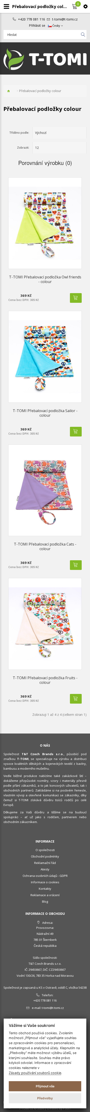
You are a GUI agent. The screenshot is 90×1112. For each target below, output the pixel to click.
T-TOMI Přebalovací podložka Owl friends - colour (45, 279)
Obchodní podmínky (45, 856)
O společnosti (45, 850)
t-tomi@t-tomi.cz (65, 19)
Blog (45, 901)
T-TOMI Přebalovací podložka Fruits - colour (45, 680)
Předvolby (45, 1098)
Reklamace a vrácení (45, 895)
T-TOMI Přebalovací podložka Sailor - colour (45, 413)
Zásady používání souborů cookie (35, 1073)
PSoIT (67, 1108)
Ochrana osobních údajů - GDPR (45, 876)
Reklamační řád (45, 863)
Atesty (45, 869)
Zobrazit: (23, 148)
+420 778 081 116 (31, 19)
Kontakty (45, 889)
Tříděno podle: (19, 133)
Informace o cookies (45, 882)
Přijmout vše (45, 1086)
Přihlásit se (37, 25)
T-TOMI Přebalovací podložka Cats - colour (45, 546)
